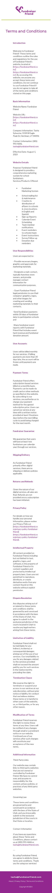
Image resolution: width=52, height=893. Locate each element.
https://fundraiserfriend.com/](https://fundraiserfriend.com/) (25, 71)
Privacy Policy (20, 881)
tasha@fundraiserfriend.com (26, 146)
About (11, 881)
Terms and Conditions (35, 881)
